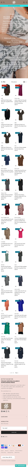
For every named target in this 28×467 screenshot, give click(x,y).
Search (2, 450)
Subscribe (14, 432)
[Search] (4, 2)
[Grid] (24, 82)
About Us (6, 450)
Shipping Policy (10, 452)
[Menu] (1, 2)
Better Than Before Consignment (9, 460)
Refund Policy (17, 452)
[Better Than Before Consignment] (14, 2)
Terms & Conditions (18, 450)
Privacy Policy (3, 452)
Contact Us (12, 450)
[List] (26, 82)
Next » (16, 373)
